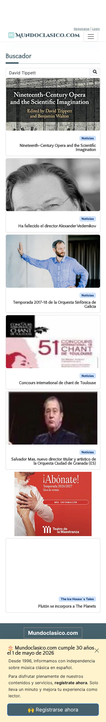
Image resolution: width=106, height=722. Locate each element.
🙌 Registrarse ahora (53, 710)
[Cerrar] (97, 650)
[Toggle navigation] (91, 36)
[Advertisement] (53, 13)
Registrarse (82, 29)
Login (96, 29)
